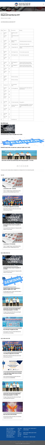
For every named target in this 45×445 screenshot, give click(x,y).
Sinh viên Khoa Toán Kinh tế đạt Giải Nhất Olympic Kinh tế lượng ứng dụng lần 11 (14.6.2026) (17, 160)
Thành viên (19, 430)
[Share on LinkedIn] (27, 166)
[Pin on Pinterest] (25, 166)
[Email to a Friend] (23, 166)
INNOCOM (28, 443)
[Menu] (43, 4)
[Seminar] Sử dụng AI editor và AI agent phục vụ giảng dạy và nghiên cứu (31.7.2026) (15, 147)
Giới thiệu (20, 428)
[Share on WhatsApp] (17, 166)
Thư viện (19, 434)
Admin (10, 18)
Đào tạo (19, 436)
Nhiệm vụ (19, 433)
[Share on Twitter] (21, 166)
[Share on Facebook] (19, 166)
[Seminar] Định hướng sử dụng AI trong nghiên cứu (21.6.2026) (11, 134)
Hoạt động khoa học (4, 13)
